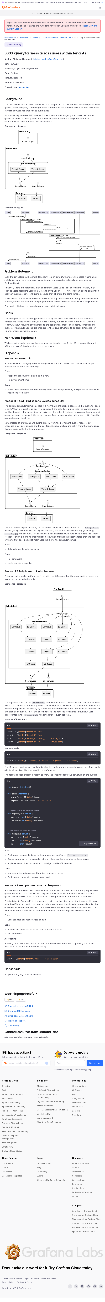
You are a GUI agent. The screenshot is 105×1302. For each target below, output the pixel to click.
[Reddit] (101, 1286)
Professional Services (82, 1192)
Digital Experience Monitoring (50, 1101)
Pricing (5, 1090)
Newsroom (77, 1176)
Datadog (76, 1111)
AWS (74, 1094)
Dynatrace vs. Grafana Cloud (85, 1215)
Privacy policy (85, 1070)
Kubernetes (77, 1107)
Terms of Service (27, 2)
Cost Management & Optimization (52, 1110)
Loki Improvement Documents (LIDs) (57, 38)
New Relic (76, 1115)
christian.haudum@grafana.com (47, 59)
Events (40, 1176)
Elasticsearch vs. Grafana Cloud (86, 1219)
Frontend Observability (12, 1123)
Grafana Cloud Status (12, 1151)
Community (36, 38)
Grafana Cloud (68, 1268)
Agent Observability (11, 1102)
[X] (76, 1286)
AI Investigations (9, 1143)
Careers (75, 1167)
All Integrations (79, 1086)
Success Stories (79, 1180)
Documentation (10, 38)
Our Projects (7, 1163)
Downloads (7, 1172)
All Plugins (77, 1090)
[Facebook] (70, 1286)
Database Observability (12, 1119)
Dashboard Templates (12, 1176)
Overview (6, 1086)
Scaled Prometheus (46, 1106)
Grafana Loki (24, 38)
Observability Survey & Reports (51, 1180)
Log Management (45, 1118)
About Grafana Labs (81, 1163)
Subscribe (94, 1063)
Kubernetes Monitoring (12, 1111)
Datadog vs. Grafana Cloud (84, 1211)
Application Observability (13, 1107)
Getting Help (78, 1188)
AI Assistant (7, 1098)
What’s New (7, 1147)
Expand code (90, 843)
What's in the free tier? (12, 1094)
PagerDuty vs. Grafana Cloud (85, 1227)
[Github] (88, 1286)
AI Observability (44, 1086)
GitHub (5, 1167)
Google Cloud (78, 1098)
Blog (39, 1167)
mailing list (23, 87)
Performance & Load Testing (15, 1131)
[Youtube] (95, 1286)
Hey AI (75, 1196)
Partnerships (78, 1172)
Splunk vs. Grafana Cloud (83, 1231)
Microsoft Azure (79, 1102)
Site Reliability (43, 1114)
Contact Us (77, 1184)
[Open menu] (100, 7)
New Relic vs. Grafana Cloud (85, 1223)
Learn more (95, 2)
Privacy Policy (43, 2)
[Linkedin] (82, 1286)
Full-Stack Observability (48, 1090)
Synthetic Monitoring (11, 1127)
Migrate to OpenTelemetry (49, 1122)
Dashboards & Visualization (14, 1115)
